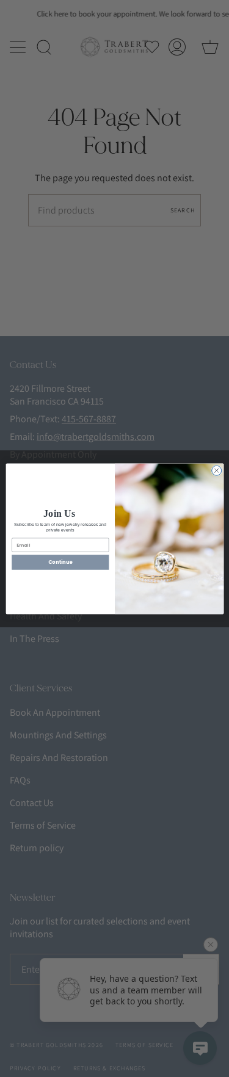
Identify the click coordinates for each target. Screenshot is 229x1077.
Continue (60, 561)
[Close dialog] (216, 470)
